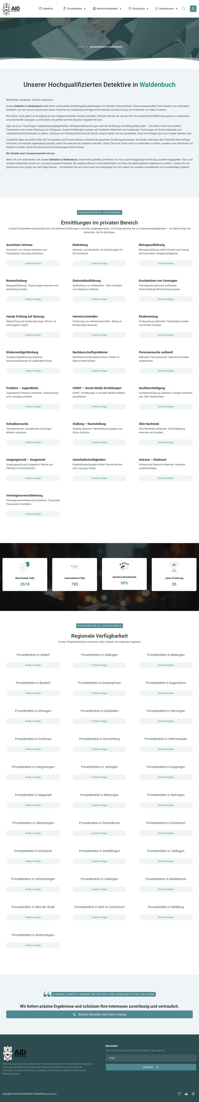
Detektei (81, 46)
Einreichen (148, 1067)
